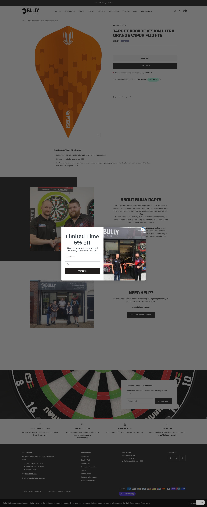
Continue (82, 271)
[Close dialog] (143, 229)
